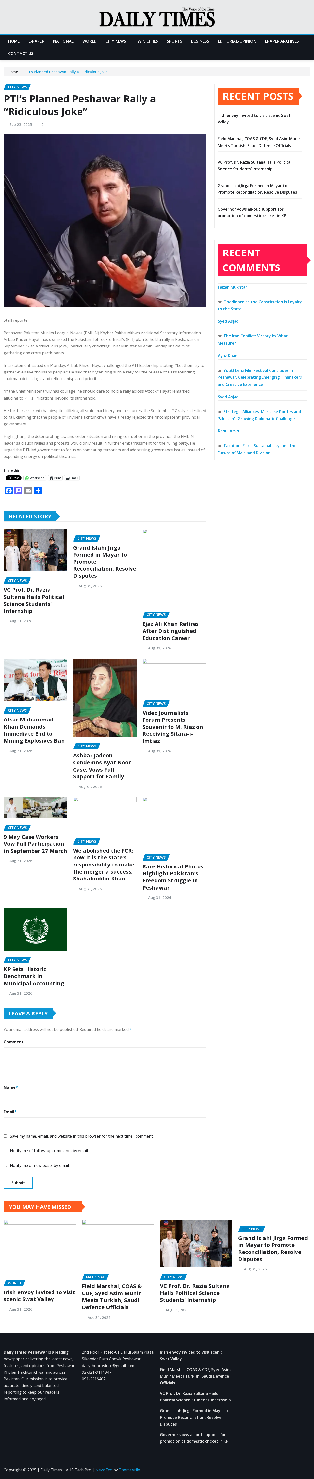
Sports (174, 41)
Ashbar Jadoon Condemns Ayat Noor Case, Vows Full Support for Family (102, 765)
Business (200, 41)
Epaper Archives (282, 41)
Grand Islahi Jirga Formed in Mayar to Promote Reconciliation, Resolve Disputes (273, 1248)
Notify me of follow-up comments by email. (49, 1150)
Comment (14, 1042)
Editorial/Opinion (237, 41)
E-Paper (36, 41)
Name (11, 1087)
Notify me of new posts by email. (40, 1165)
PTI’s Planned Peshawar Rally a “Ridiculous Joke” (67, 71)
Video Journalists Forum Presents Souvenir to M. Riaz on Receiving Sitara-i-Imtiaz (173, 726)
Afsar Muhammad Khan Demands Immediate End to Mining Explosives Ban (34, 730)
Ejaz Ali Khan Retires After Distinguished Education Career (171, 630)
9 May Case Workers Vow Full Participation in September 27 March (35, 843)
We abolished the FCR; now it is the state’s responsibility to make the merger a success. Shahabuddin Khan (103, 864)
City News (115, 41)
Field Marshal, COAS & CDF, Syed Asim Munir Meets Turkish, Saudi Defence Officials (112, 1296)
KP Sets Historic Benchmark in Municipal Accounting (34, 975)
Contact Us (21, 53)
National (63, 41)
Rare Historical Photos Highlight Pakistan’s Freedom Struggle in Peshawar (173, 877)
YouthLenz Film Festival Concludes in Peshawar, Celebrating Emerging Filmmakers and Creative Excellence (260, 377)
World (89, 41)
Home (14, 41)
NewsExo (103, 1470)
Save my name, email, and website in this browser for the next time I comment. (82, 1136)
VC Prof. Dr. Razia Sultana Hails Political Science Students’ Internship (34, 600)
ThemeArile (129, 1470)
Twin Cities (146, 41)
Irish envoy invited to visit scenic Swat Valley (39, 1295)
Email (10, 1112)
